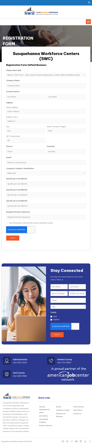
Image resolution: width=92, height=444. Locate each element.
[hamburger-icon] (88, 21)
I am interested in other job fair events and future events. (31, 223)
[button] (89, 2)
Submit (12, 238)
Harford (56, 319)
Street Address (12, 107)
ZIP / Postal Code (13, 136)
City (7, 127)
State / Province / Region (56, 127)
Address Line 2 (12, 117)
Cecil (55, 316)
